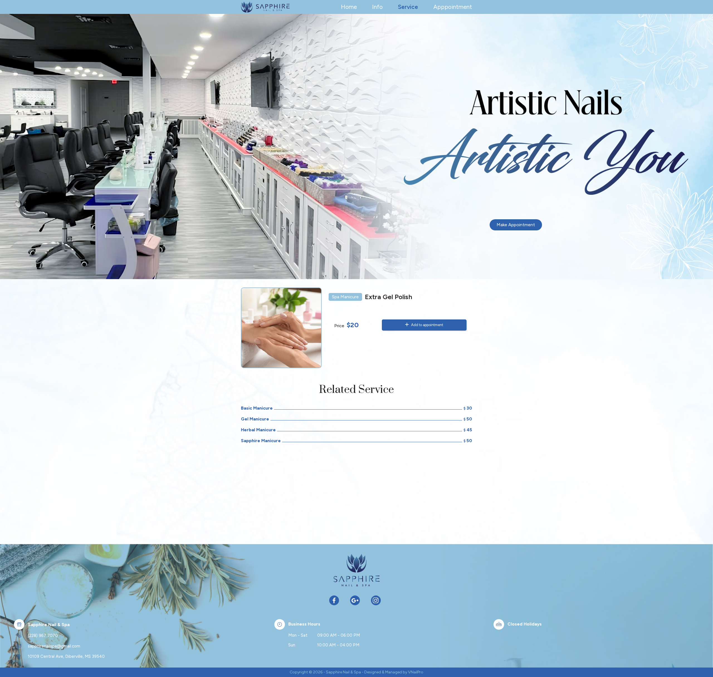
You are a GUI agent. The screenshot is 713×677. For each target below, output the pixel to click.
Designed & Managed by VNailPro (393, 672)
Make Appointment (516, 224)
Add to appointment (426, 325)
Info (377, 6)
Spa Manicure (345, 296)
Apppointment (452, 6)
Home (349, 6)
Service (408, 6)
